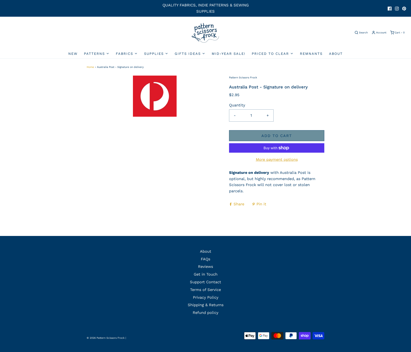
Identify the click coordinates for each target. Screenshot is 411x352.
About (336, 54)
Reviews (205, 266)
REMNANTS (311, 54)
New (72, 54)
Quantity (237, 105)
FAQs (205, 259)
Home (90, 67)
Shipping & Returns (205, 305)
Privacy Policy (205, 297)
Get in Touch (205, 274)
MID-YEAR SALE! (228, 54)
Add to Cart (276, 135)
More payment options (277, 159)
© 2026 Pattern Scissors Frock (106, 337)
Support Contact (205, 282)
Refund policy (205, 312)
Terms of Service (205, 289)
